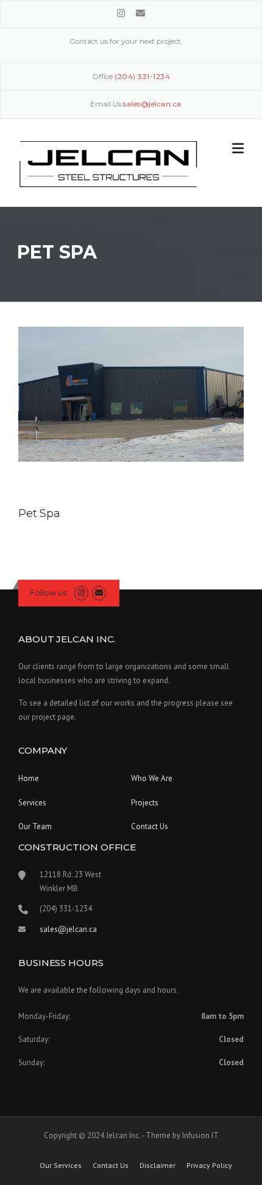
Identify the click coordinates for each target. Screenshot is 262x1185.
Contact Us (149, 826)
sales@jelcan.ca (68, 929)
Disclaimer (157, 1165)
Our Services (61, 1165)
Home (28, 778)
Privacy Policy (209, 1165)
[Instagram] (122, 13)
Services (32, 803)
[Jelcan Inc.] (108, 163)
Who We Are (151, 778)
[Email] (140, 13)
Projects (144, 803)
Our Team (35, 826)
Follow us (48, 592)
